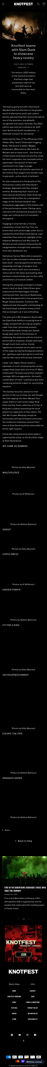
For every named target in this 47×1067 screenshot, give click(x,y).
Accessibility (33, 1019)
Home (14, 991)
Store (14, 1019)
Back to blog (25, 841)
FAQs (32, 997)
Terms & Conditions (33, 1002)
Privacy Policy (33, 1008)
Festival (14, 1008)
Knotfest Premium (14, 997)
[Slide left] (18, 919)
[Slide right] (29, 919)
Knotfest (19, 1066)
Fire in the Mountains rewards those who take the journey (25, 889)
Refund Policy (33, 1014)
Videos (14, 1014)
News (14, 1002)
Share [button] (7, 830)
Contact (33, 991)
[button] (3, 4)
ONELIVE (34, 1066)
